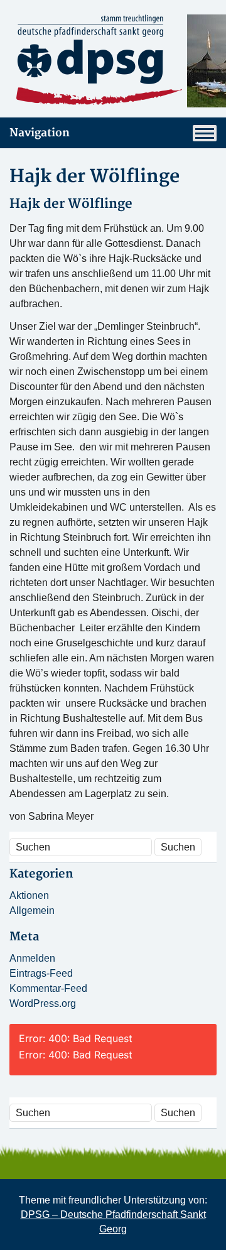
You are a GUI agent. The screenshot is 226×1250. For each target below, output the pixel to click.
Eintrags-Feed (41, 973)
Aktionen (29, 895)
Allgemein (32, 910)
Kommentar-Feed (48, 988)
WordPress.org (42, 1003)
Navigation (39, 132)
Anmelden (32, 958)
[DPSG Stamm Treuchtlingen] (113, 60)
